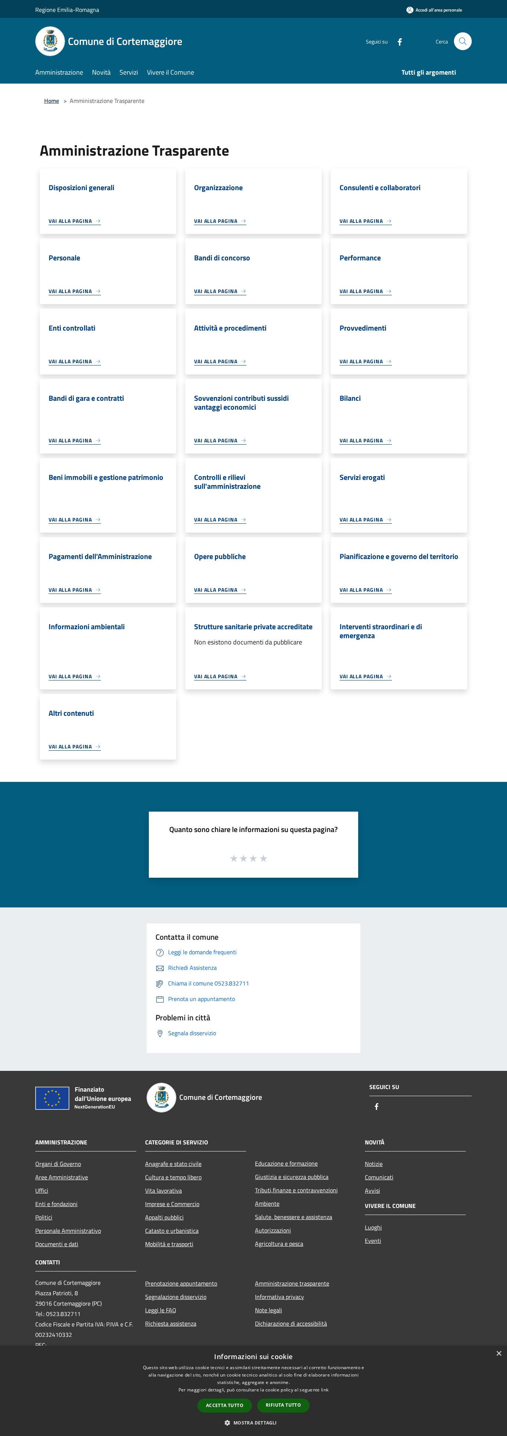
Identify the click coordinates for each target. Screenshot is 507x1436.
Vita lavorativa (163, 1190)
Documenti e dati (56, 1244)
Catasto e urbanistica (172, 1230)
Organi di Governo (58, 1163)
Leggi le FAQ (160, 1310)
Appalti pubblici (164, 1217)
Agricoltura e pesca (279, 1243)
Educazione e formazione (286, 1163)
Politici (43, 1217)
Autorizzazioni (273, 1230)
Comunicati (379, 1177)
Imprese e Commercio (172, 1203)
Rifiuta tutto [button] (283, 1405)
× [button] (498, 1354)
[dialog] (253, 1391)
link (324, 1390)
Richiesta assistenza (170, 1323)
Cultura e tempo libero (173, 1177)
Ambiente (267, 1203)
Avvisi (372, 1190)
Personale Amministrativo (68, 1230)
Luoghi (373, 1227)
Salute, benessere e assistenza (293, 1216)
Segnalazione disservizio (175, 1296)
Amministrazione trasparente (292, 1283)
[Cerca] (463, 41)
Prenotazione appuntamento (181, 1283)
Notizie (374, 1163)
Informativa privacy (279, 1296)
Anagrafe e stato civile (173, 1163)
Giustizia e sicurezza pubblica (291, 1176)
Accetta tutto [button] (224, 1405)
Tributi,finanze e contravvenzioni (296, 1190)
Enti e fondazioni (56, 1203)
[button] (253, 1422)
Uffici (41, 1190)
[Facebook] (396, 41)
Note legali (268, 1310)
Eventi (373, 1240)
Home (51, 100)
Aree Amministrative (61, 1177)
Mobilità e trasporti (169, 1244)
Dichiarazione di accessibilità (291, 1323)
